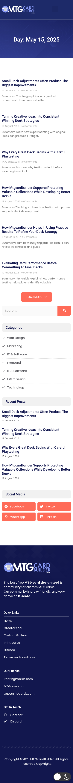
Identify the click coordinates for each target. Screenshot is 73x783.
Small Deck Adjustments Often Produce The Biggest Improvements (35, 83)
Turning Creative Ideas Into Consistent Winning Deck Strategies (30, 118)
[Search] (64, 311)
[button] (55, 9)
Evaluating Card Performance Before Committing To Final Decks (29, 265)
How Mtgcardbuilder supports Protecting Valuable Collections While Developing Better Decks (36, 192)
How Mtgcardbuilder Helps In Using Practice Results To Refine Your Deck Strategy (35, 230)
